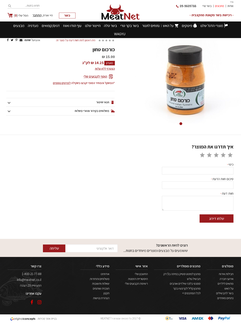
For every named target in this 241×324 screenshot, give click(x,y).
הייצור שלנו (93, 25)
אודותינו (105, 274)
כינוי (230, 164)
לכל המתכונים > (191, 293)
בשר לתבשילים (224, 293)
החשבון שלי (141, 274)
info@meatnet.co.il (29, 280)
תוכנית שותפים (101, 288)
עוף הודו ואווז (72, 25)
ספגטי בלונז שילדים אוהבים (185, 283)
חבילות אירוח (226, 274)
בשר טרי (207, 6)
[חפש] (10, 6)
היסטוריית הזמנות (138, 279)
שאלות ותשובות (100, 283)
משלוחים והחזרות (99, 279)
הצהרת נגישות (101, 298)
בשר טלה (110, 25)
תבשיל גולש (194, 279)
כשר (67, 15)
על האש (168, 25)
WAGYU (119, 33)
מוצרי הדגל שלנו (211, 25)
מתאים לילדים (225, 283)
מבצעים (18, 25)
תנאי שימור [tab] (102, 102)
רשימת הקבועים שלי (136, 283)
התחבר (37, 15)
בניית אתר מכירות (47, 319)
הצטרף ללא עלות (105, 69)
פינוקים (187, 25)
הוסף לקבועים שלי (95, 76)
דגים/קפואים (51, 25)
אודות (230, 6)
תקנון (106, 293)
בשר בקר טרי (129, 25)
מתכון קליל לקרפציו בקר (187, 288)
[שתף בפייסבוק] (8, 40)
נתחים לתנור (150, 25)
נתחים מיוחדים (225, 298)
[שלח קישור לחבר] (21, 40)
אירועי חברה (226, 279)
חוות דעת (227, 193)
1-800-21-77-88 (31, 274)
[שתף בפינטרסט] (16, 40)
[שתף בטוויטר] (12, 40)
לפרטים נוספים (62, 83)
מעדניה (33, 25)
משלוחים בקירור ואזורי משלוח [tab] (92, 111)
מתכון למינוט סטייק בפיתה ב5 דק (182, 274)
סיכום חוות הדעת (222, 179)
